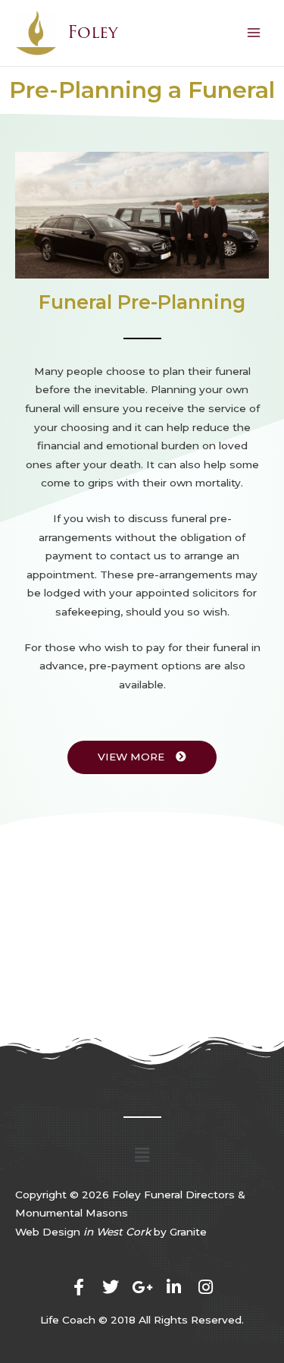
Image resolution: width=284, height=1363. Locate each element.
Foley (92, 32)
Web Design (83, 1232)
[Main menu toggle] (254, 33)
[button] (141, 1155)
